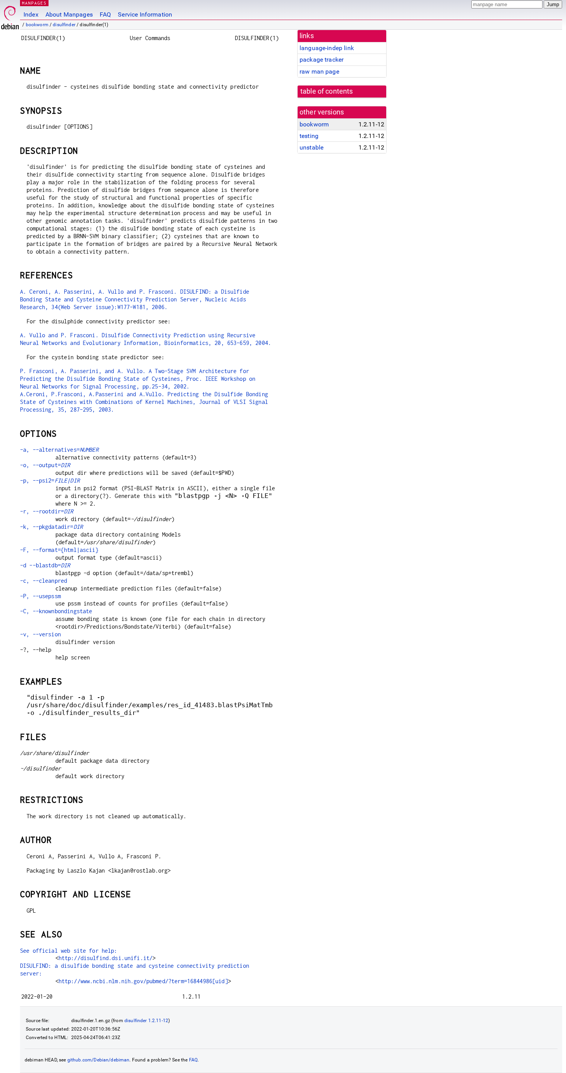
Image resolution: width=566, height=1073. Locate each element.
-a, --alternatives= (59, 449)
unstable (311, 147)
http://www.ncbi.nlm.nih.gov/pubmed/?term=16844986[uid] (143, 981)
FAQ (105, 14)
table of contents (326, 91)
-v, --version (40, 634)
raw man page (319, 71)
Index (31, 14)
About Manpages (69, 14)
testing (309, 136)
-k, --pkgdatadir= (51, 526)
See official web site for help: (68, 950)
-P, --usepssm (40, 596)
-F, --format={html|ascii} (59, 550)
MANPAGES (34, 2)
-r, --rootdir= (47, 511)
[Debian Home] (10, 15)
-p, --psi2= (50, 480)
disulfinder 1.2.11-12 (146, 1020)
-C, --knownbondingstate (56, 611)
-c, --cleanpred (43, 580)
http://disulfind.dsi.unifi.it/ (106, 958)
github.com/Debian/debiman (98, 1060)
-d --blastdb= (45, 565)
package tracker (321, 59)
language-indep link (327, 48)
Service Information (145, 14)
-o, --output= (45, 465)
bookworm (37, 24)
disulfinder (64, 24)
